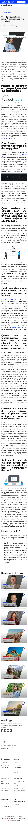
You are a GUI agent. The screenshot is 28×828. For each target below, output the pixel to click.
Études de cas (5, 759)
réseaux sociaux (16, 327)
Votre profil (18, 778)
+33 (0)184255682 (4, 742)
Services (17, 759)
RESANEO (4, 138)
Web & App (14, 26)
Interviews (8, 26)
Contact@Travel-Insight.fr (7, 744)
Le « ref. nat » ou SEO (7, 300)
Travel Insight (4, 720)
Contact (4, 737)
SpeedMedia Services (18, 118)
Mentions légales (5, 748)
